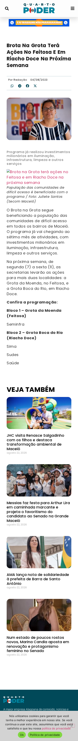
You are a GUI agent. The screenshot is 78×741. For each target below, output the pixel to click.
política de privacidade (56, 728)
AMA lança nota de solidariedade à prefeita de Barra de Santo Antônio (38, 579)
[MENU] (73, 8)
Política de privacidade (45, 734)
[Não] (71, 726)
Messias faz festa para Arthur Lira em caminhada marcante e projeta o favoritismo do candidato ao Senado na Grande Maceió (38, 511)
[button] (6, 8)
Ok (22, 734)
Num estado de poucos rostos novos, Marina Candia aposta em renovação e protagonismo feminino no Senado (38, 644)
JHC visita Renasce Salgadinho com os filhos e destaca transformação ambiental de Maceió (35, 442)
